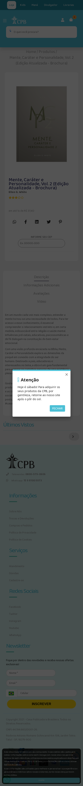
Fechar (57, 408)
